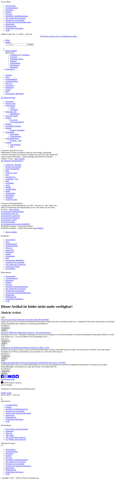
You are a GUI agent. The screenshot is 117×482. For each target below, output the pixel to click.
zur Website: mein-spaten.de (15, 439)
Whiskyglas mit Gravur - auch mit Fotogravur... (34, 332)
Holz (12, 147)
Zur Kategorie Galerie (9, 220)
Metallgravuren (10, 112)
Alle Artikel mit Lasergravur (15, 18)
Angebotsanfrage (11, 8)
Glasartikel (14, 110)
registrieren (26, 55)
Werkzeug (9, 197)
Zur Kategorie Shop (8, 98)
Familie (8, 118)
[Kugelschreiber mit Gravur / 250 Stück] (19, 363)
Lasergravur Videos (12, 266)
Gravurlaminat (15, 145)
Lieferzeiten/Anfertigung (14, 28)
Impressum (9, 10)
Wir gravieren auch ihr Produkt (16, 429)
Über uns (8, 14)
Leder (7, 185)
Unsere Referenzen (8, 379)
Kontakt (8, 12)
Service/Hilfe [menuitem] (16, 16)
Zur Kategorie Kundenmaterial (12, 161)
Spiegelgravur (10, 177)
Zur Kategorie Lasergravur (10, 216)
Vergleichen (5, 328)
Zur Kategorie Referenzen (10, 218)
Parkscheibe (14, 134)
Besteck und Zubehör (13, 167)
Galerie (8, 254)
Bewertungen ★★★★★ (14, 260)
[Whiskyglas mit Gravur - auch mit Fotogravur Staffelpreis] (9, 332)
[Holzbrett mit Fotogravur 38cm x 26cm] (11, 348)
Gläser (12, 108)
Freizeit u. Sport (11, 173)
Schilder (8, 142)
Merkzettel (14, 67)
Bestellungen (14, 65)
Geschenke (9, 101)
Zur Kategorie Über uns (9, 214)
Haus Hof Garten (11, 116)
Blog (7, 258)
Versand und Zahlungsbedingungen (18, 22)
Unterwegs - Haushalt (13, 165)
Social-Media (10, 269)
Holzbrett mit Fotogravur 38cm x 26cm (35, 348)
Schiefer (8, 124)
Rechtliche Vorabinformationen (16, 16)
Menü (7, 40)
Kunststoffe (9, 183)
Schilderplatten (10, 189)
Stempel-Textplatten (17, 130)
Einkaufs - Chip (15, 140)
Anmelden (14, 55)
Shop (7, 242)
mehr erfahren (20, 159)
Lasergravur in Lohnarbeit (14, 262)
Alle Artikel (9, 435)
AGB (7, 30)
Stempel (8, 128)
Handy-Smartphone (12, 169)
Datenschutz (9, 24)
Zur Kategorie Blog (8, 222)
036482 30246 (6, 393)
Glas (7, 175)
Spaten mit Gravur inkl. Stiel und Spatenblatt (32, 319)
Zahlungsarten (15, 63)
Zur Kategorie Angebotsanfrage (12, 212)
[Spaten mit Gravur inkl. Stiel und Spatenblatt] (8, 319)
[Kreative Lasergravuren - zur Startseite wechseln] (58, 36)
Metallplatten (14, 114)
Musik (7, 191)
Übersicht (13, 57)
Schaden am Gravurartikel (14, 20)
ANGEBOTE (10, 240)
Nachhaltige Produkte (13, 126)
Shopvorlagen (10, 6)
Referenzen (9, 252)
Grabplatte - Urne (11, 179)
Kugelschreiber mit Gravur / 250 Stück (52, 363)
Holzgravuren (10, 104)
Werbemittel (9, 132)
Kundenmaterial (11, 244)
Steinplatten (9, 195)
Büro (7, 171)
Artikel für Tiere (11, 199)
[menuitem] (60, 6)
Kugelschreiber (15, 136)
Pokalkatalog (10, 256)
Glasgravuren (10, 106)
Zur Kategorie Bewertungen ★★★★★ (15, 224)
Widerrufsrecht (10, 26)
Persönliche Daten (16, 59)
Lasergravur (9, 250)
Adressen (13, 61)
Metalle (8, 187)
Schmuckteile (10, 193)
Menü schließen (11, 51)
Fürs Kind (13, 120)
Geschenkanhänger (17, 122)
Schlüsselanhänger (12, 138)
